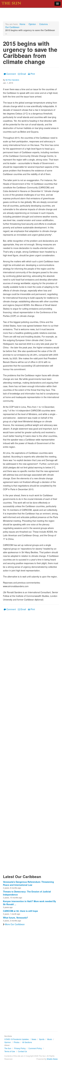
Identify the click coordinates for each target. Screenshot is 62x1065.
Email (23, 73)
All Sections (27, 1042)
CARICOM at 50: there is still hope (20, 910)
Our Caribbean (12, 27)
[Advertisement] (31, 744)
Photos (16, 1042)
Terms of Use (9, 1051)
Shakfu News (52, 1059)
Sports (41, 1039)
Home (22, 24)
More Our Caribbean (15, 924)
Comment (11, 73)
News (34, 1039)
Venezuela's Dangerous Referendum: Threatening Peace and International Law (28, 883)
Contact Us (22, 1051)
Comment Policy (35, 1048)
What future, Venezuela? (15, 917)
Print (33, 73)
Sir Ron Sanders (12, 79)
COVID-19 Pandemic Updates (16, 1039)
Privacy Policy (20, 1048)
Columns (43, 24)
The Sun (7, 1048)
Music (49, 1039)
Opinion (32, 24)
